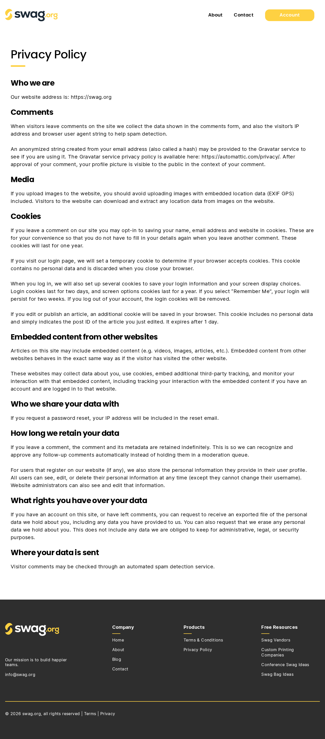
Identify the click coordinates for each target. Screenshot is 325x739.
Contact (243, 15)
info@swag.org (20, 675)
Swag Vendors (275, 640)
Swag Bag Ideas (277, 674)
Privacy (107, 714)
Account (290, 15)
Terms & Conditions (203, 640)
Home (118, 640)
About (215, 15)
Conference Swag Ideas (285, 665)
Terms (90, 714)
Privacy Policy (198, 650)
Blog (116, 659)
